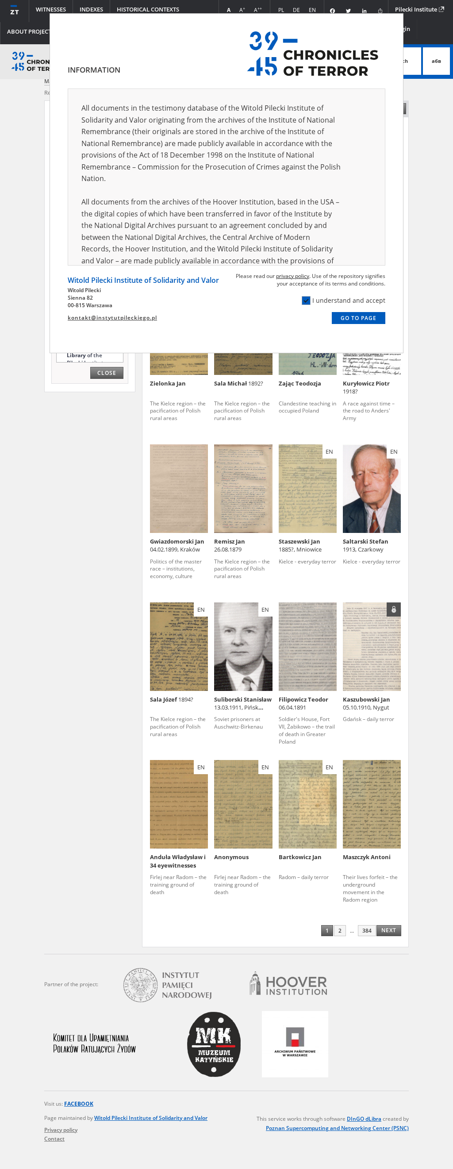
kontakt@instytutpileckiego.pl (112, 317)
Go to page (358, 318)
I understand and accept (348, 300)
